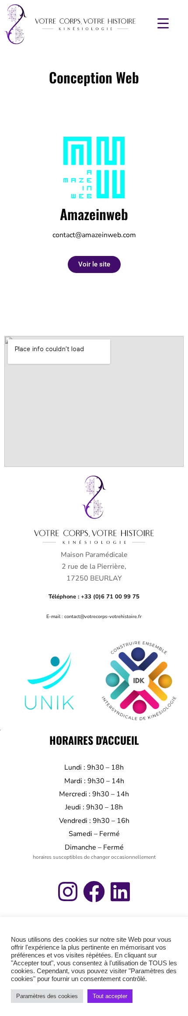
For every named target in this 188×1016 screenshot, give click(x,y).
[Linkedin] (120, 891)
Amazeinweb (94, 214)
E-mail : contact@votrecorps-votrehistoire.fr (94, 616)
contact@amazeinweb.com (94, 235)
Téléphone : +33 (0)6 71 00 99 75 (94, 597)
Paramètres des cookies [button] (47, 996)
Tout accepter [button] (110, 996)
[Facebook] (94, 891)
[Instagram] (68, 891)
